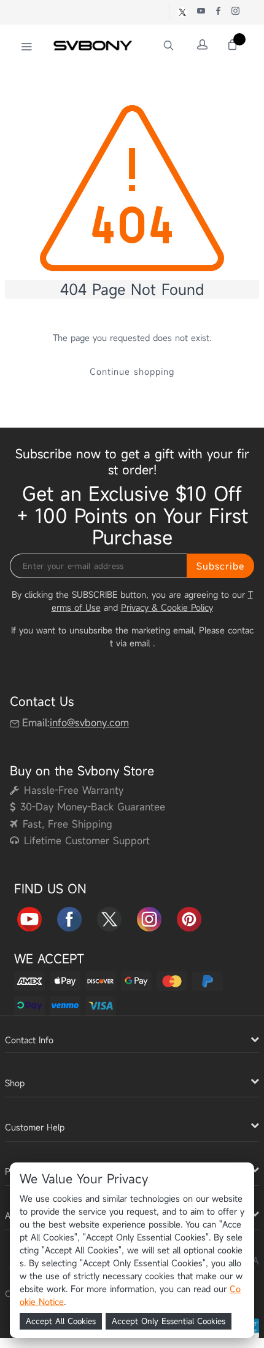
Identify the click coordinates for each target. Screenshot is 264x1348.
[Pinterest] (189, 917)
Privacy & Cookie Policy (167, 607)
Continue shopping (132, 371)
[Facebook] (69, 917)
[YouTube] (29, 917)
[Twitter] (109, 917)
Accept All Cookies (61, 1320)
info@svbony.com (89, 722)
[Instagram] (149, 917)
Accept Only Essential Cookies (168, 1320)
